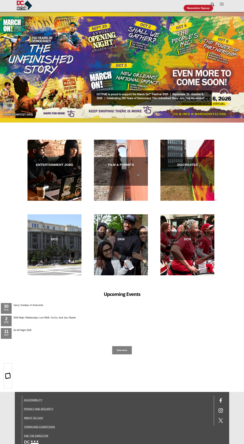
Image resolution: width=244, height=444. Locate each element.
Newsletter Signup (198, 8)
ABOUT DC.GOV (33, 417)
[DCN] (187, 274)
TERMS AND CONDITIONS (39, 426)
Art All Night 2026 (22, 330)
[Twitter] (220, 421)
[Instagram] (220, 411)
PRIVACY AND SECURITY (38, 409)
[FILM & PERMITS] (121, 200)
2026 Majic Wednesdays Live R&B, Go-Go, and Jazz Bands (44, 317)
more (122, 346)
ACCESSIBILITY (33, 400)
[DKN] (121, 274)
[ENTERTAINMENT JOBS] (54, 200)
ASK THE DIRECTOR (36, 435)
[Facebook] (220, 401)
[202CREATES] (187, 200)
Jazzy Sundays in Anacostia (28, 305)
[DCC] (54, 274)
